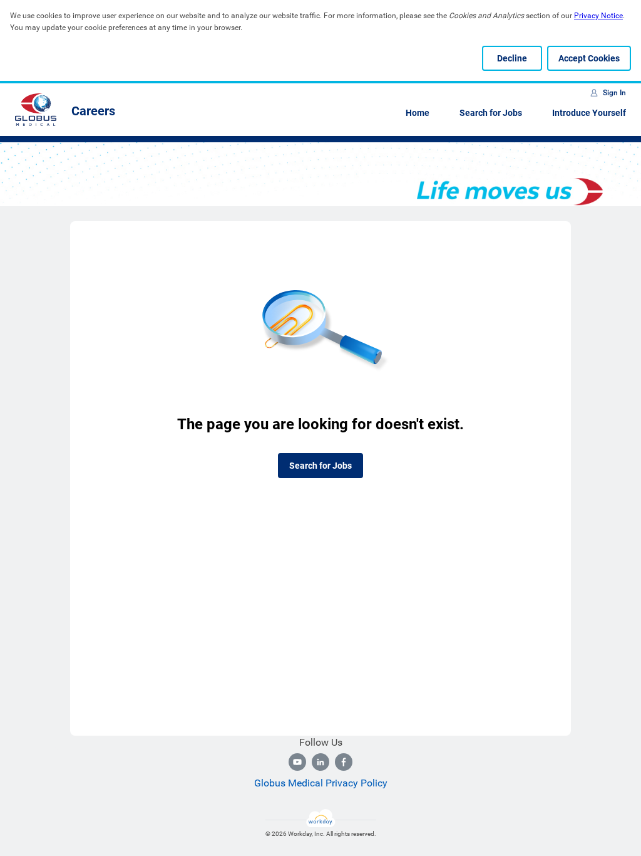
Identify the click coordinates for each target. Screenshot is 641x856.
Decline (512, 58)
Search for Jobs (490, 113)
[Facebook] (343, 762)
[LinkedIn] (320, 762)
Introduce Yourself (589, 113)
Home (417, 113)
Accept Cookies (589, 58)
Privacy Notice (598, 15)
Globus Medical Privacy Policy (320, 783)
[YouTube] (297, 762)
